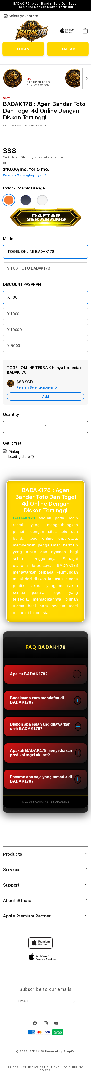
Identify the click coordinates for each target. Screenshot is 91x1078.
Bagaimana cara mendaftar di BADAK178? (37, 700)
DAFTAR (67, 48)
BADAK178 (24, 518)
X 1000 (13, 314)
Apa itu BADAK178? (29, 674)
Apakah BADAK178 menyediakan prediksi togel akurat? (41, 753)
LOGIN (23, 48)
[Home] (32, 31)
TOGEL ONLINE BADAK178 (30, 251)
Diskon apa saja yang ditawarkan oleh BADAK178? (40, 726)
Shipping (27, 157)
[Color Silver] (42, 200)
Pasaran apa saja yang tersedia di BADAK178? (41, 779)
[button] (6, 31)
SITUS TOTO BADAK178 (28, 268)
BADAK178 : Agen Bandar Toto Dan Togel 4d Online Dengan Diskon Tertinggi (45, 5)
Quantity (11, 414)
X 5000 (13, 345)
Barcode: (30, 125)
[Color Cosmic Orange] (9, 200)
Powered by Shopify (60, 1051)
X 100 (12, 297)
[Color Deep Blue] (25, 200)
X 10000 (14, 330)
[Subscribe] (72, 1002)
